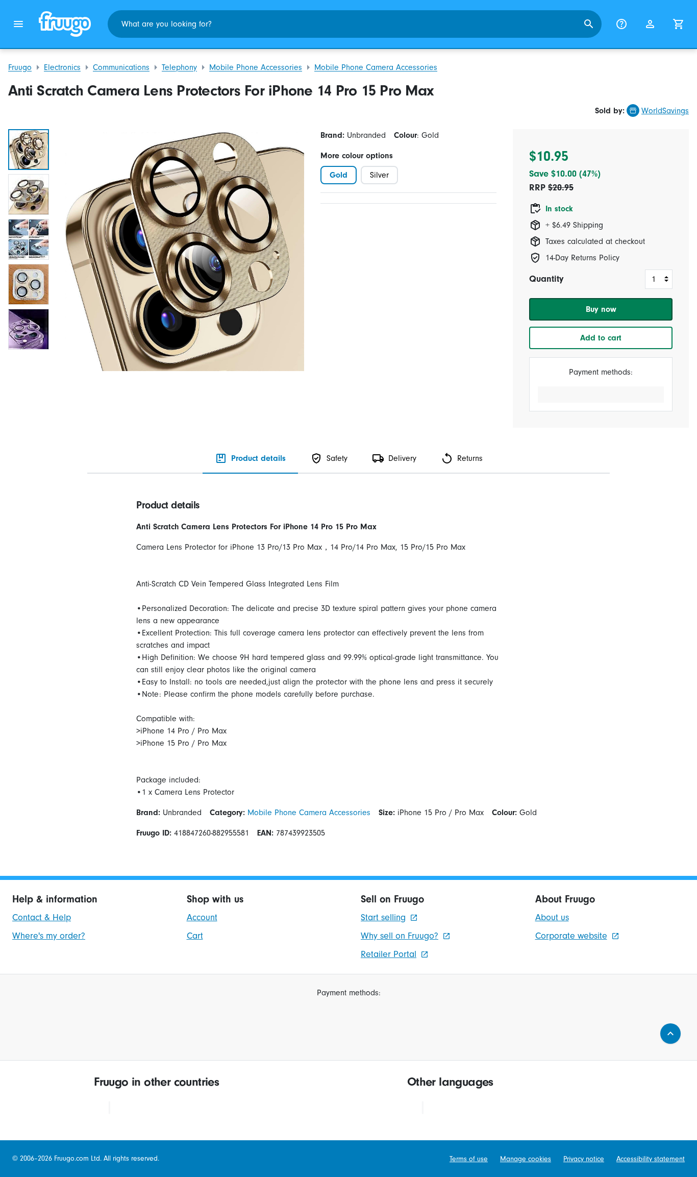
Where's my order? (48, 935)
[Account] (650, 24)
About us (552, 917)
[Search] (589, 24)
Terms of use (469, 1159)
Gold (338, 175)
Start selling (383, 917)
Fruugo (20, 67)
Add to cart (600, 337)
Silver (379, 175)
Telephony (179, 67)
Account (202, 917)
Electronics (62, 67)
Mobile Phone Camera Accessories (375, 67)
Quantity (546, 279)
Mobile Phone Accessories (255, 67)
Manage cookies (525, 1159)
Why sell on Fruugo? (399, 935)
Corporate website (571, 935)
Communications (121, 67)
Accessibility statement (650, 1159)
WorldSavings (665, 110)
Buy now (601, 309)
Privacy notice (583, 1159)
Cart (195, 935)
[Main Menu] (18, 24)
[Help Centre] (621, 24)
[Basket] (678, 24)
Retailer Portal (388, 954)
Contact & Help (41, 917)
